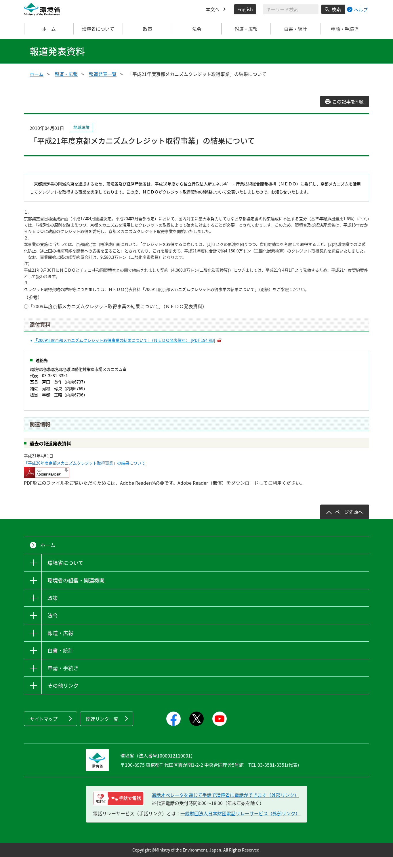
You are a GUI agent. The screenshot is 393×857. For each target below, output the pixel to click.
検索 (336, 9)
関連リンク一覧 (102, 718)
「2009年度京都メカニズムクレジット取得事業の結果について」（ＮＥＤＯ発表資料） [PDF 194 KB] (124, 340)
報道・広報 (66, 73)
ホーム (49, 28)
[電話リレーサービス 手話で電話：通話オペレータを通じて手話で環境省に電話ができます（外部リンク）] (118, 798)
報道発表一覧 (103, 73)
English (245, 9)
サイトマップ (44, 718)
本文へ (213, 9)
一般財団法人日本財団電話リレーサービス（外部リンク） (240, 813)
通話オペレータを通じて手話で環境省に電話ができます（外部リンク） (225, 794)
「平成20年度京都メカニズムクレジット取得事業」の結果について (84, 463)
